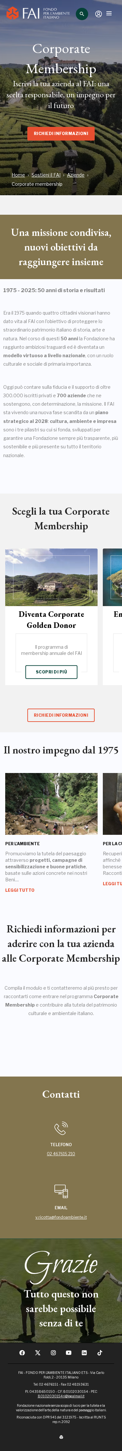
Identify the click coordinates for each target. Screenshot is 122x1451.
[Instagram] (53, 1355)
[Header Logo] (38, 14)
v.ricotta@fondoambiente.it (61, 1217)
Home (18, 175)
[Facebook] (22, 1355)
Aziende (76, 175)
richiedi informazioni (61, 133)
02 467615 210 (61, 1153)
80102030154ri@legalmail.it (61, 1396)
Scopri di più (51, 672)
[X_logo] (37, 1355)
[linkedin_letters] (84, 1355)
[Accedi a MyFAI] (98, 14)
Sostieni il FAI (46, 175)
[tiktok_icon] (100, 1355)
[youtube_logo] (68, 1355)
